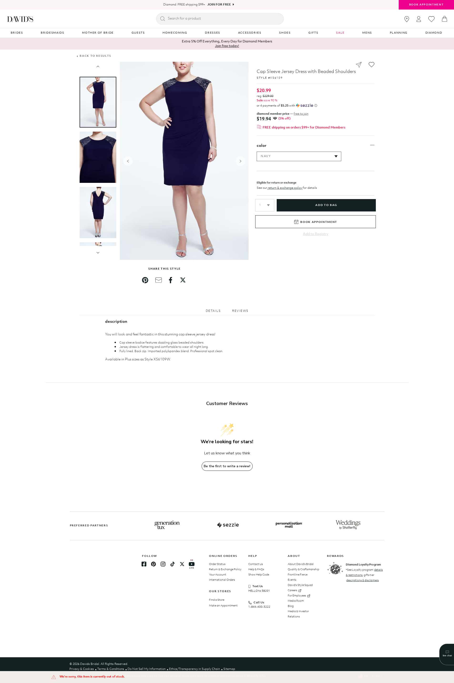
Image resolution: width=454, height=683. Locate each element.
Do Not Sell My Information (147, 669)
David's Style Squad (300, 585)
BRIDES (17, 32)
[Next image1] (98, 252)
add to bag (326, 205)
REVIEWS (240, 311)
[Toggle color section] (372, 145)
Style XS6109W (157, 359)
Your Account (217, 574)
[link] (145, 280)
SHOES (285, 32)
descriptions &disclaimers (362, 580)
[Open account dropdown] (419, 19)
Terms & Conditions (110, 669)
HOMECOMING (175, 32)
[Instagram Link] (163, 564)
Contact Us (255, 564)
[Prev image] (98, 66)
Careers (292, 590)
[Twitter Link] (182, 564)
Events (292, 580)
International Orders (222, 580)
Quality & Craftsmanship (303, 569)
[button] (264, 205)
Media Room (296, 601)
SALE (340, 32)
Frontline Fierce (297, 574)
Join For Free (219, 4)
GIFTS (313, 32)
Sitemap (229, 669)
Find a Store (216, 600)
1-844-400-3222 (259, 607)
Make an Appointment (223, 605)
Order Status (217, 564)
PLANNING (399, 32)
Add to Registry (315, 234)
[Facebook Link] (144, 564)
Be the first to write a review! (227, 466)
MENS (367, 32)
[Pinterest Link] (153, 564)
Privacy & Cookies (81, 669)
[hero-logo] (20, 19)
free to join (301, 113)
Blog (291, 606)
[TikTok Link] (172, 564)
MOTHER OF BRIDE (98, 32)
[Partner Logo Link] (167, 525)
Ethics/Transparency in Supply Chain (194, 669)
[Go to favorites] (431, 19)
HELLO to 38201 (259, 591)
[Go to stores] (407, 19)
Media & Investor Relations (298, 614)
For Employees (297, 595)
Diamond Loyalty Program (363, 564)
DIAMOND (433, 32)
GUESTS (138, 32)
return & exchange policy (285, 188)
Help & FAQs (256, 569)
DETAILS (213, 311)
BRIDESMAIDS (52, 32)
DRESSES (212, 32)
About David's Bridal (301, 564)
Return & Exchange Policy (225, 569)
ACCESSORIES (249, 32)
